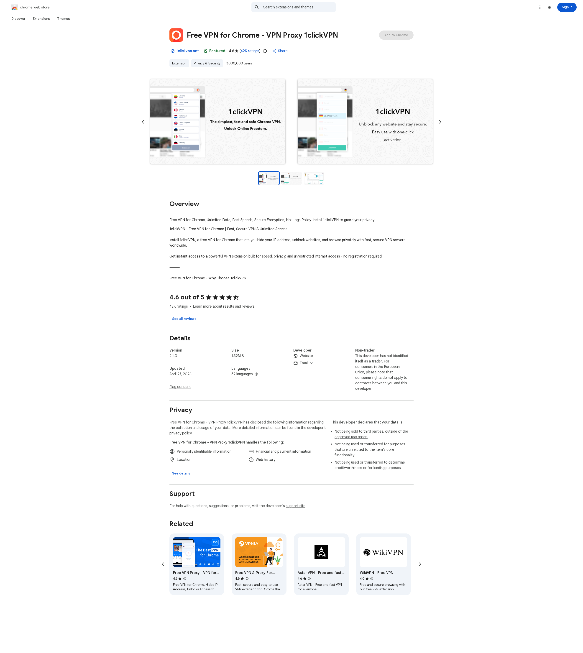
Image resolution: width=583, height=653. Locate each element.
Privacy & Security (207, 63)
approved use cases (351, 437)
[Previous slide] (143, 121)
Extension (179, 63)
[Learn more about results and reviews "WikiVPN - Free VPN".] (371, 578)
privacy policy (180, 433)
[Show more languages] (256, 374)
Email (304, 363)
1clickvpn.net (187, 51)
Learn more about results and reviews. (224, 306)
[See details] (181, 473)
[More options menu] (540, 7)
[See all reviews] (184, 318)
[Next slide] (440, 121)
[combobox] (299, 7)
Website (306, 356)
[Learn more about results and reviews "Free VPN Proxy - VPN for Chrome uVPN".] (184, 578)
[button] (549, 7)
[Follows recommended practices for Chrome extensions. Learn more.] (205, 51)
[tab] (18, 19)
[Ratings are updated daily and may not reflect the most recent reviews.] (264, 51)
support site (295, 506)
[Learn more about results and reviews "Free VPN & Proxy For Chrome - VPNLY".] (246, 578)
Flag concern (180, 387)
